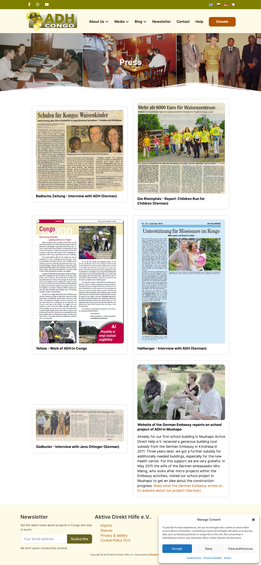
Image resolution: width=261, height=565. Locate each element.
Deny (208, 548)
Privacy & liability (212, 557)
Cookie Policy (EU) (115, 540)
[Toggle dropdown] (107, 21)
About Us (96, 22)
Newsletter (161, 22)
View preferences (240, 548)
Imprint (227, 557)
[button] (253, 520)
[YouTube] (47, 4)
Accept (177, 548)
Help (199, 22)
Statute (106, 530)
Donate (222, 22)
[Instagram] (37, 4)
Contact (183, 22)
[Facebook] (29, 4)
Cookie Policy (194, 557)
